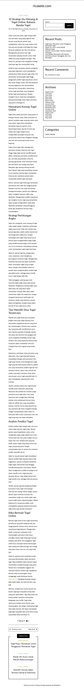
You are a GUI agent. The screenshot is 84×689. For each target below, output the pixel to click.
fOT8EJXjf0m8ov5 (16, 29)
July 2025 (48, 114)
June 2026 (48, 95)
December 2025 (50, 106)
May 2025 (48, 118)
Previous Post (16, 629)
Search (47, 22)
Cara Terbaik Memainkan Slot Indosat (57, 54)
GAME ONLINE (23, 15)
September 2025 (50, 111)
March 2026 (49, 100)
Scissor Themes (35, 685)
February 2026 (50, 102)
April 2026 (48, 99)
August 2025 (49, 112)
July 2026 (48, 94)
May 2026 (48, 97)
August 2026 (49, 92)
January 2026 (49, 104)
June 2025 (48, 116)
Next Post (31, 629)
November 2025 (50, 107)
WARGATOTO (13, 579)
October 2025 (49, 109)
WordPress (57, 685)
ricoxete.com (42, 6)
